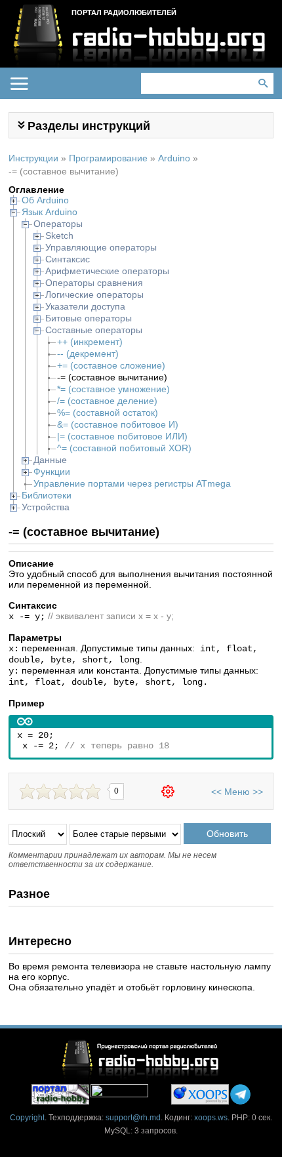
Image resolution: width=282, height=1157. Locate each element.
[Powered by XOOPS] (200, 1094)
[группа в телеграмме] (240, 1094)
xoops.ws (211, 1117)
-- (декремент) (88, 353)
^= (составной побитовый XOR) (124, 448)
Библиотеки (46, 495)
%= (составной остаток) (107, 412)
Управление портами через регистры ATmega (132, 483)
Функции (51, 471)
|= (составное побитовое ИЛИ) (122, 436)
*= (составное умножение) (113, 389)
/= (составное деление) (107, 401)
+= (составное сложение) (111, 365)
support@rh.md (133, 1117)
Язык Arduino (49, 212)
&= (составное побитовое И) (117, 424)
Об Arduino (45, 200)
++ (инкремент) (90, 341)
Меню (237, 791)
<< (216, 791)
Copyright (27, 1117)
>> (257, 791)
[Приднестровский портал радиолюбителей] (60, 1094)
